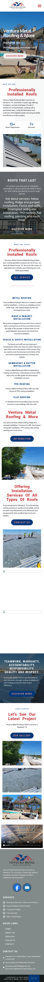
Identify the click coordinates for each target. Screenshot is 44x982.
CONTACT (9, 944)
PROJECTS (10, 940)
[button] (39, 6)
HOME (8, 929)
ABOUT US (10, 933)
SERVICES (10, 937)
